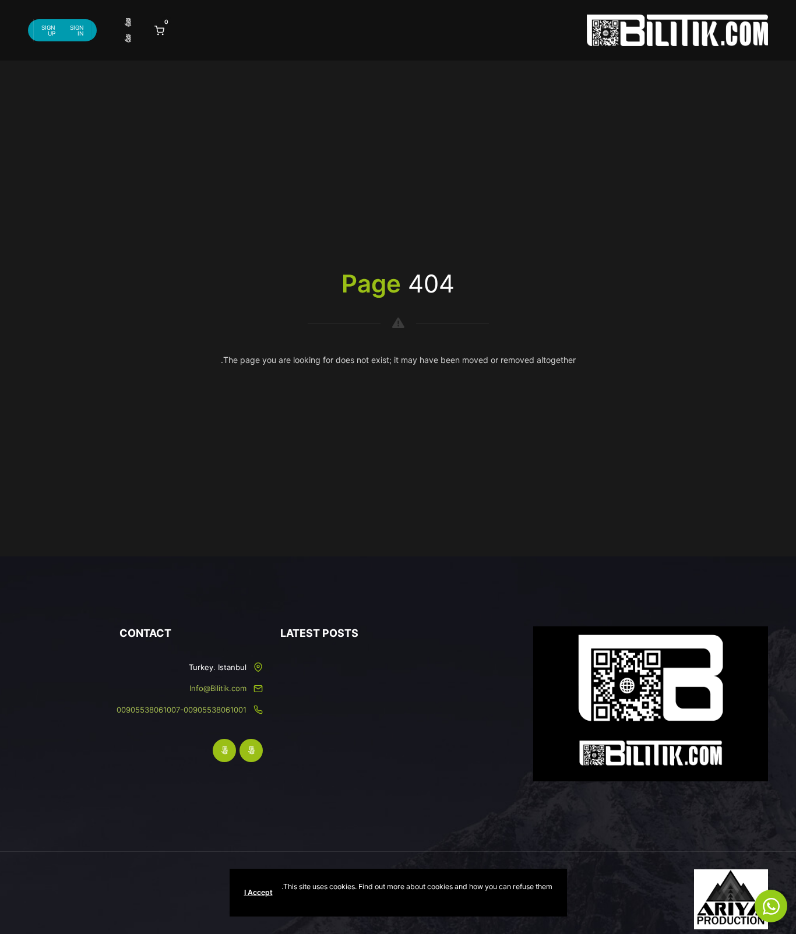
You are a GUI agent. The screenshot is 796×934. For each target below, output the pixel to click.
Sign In (77, 30)
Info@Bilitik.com (217, 688)
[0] (159, 29)
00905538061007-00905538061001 (181, 709)
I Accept (258, 892)
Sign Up (48, 30)
